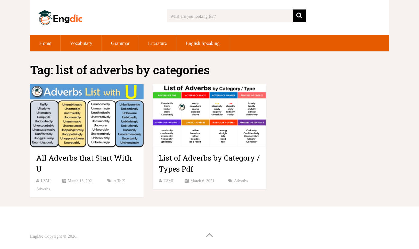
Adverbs (241, 180)
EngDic (36, 236)
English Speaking (203, 43)
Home (45, 43)
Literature (157, 43)
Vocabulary (81, 43)
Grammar (120, 43)
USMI (46, 180)
